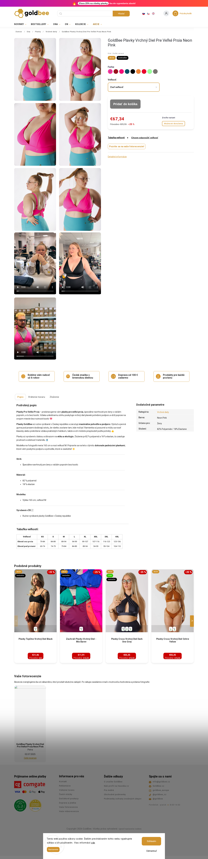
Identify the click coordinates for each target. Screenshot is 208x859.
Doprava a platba (67, 803)
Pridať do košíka (125, 104)
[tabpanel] (35, 616)
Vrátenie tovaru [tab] (36, 397)
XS (36, 628)
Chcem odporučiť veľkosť (144, 137)
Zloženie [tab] (54, 397)
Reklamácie (65, 786)
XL (130, 628)
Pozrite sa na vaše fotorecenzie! (126, 146)
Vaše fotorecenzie (68, 807)
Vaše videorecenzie (69, 811)
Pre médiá (109, 790)
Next (192, 621)
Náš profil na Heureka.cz (116, 786)
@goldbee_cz (159, 794)
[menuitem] (21, 24)
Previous (16, 621)
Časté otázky (65, 794)
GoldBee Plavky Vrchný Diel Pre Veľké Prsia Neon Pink (30, 745)
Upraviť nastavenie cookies (130, 829)
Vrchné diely (163, 412)
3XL (81, 628)
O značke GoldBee (113, 782)
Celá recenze (30, 758)
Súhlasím (151, 841)
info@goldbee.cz (161, 782)
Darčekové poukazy (69, 798)
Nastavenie (53, 849)
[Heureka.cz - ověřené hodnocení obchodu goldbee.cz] (34, 804)
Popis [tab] (20, 397)
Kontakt (63, 781)
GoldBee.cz (158, 786)
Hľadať (121, 13)
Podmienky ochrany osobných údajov (122, 799)
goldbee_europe (161, 790)
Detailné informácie (117, 156)
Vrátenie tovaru (66, 790)
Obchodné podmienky (115, 794)
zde (93, 842)
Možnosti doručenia (173, 123)
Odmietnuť (151, 851)
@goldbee (158, 799)
